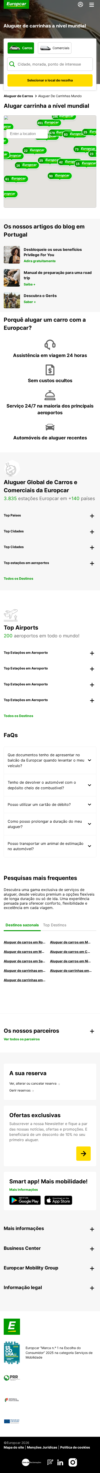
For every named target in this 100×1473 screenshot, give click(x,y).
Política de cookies (75, 1447)
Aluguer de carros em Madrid (71, 942)
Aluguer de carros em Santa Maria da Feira (24, 961)
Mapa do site (14, 1447)
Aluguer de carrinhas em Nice (24, 970)
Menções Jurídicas (42, 1447)
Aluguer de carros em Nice (71, 961)
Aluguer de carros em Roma (24, 942)
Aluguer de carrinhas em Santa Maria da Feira (71, 970)
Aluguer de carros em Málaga (24, 952)
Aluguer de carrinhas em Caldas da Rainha (24, 980)
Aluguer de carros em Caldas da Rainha (71, 952)
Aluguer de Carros (18, 96)
